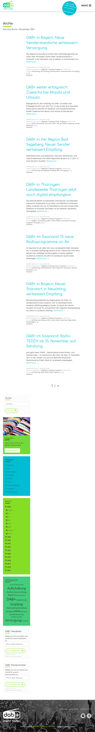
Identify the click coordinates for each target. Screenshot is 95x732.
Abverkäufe (40, 123)
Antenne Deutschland (17, 585)
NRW (21, 611)
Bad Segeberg (45, 170)
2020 (9, 554)
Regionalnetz (72, 320)
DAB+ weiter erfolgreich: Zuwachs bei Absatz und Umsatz (48, 92)
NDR (58, 170)
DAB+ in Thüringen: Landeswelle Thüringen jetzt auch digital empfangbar (51, 190)
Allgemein (44, 69)
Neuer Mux (67, 268)
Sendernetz (19, 614)
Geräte (57, 121)
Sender (12, 614)
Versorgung (75, 71)
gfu (61, 123)
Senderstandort (16, 617)
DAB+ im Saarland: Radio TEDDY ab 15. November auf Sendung (51, 341)
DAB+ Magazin (12, 472)
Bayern (11, 594)
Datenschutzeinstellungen (66, 726)
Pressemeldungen (13, 485)
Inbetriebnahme (55, 71)
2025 (9, 537)
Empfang (51, 69)
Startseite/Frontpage (7, 3)
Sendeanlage (30, 322)
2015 (9, 570)
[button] (5, 726)
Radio (25, 611)
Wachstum (29, 125)
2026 (9, 507)
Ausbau (10, 591)
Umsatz (77, 123)
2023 (9, 544)
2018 (9, 560)
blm (16, 595)
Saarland (74, 268)
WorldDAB (24, 621)
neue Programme (57, 268)
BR (42, 71)
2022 (9, 547)
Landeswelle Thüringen (68, 221)
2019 (9, 557)
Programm (58, 69)
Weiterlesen (32, 62)
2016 (9, 567)
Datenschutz (85, 709)
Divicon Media (55, 221)
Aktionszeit (48, 123)
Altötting (34, 320)
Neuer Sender (55, 320)
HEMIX (65, 123)
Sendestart (29, 270)
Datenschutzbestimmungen (13, 656)
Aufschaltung (36, 71)
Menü (84, 5)
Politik (57, 266)
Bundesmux (21, 595)
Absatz (34, 123)
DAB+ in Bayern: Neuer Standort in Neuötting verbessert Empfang (46, 289)
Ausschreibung (20, 592)
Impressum (73, 709)
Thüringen (37, 223)
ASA (8, 468)
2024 (9, 540)
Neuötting (64, 320)
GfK (58, 123)
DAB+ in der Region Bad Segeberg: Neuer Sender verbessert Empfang (48, 145)
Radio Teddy (49, 372)
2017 (9, 564)
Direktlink (29, 75)
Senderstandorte (66, 71)
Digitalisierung (21, 600)
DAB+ (54, 123)
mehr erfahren (12, 450)
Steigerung (70, 123)
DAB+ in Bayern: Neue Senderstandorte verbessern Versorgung (52, 43)
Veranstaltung (12, 492)
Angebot (34, 221)
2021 (9, 550)
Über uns (63, 709)
